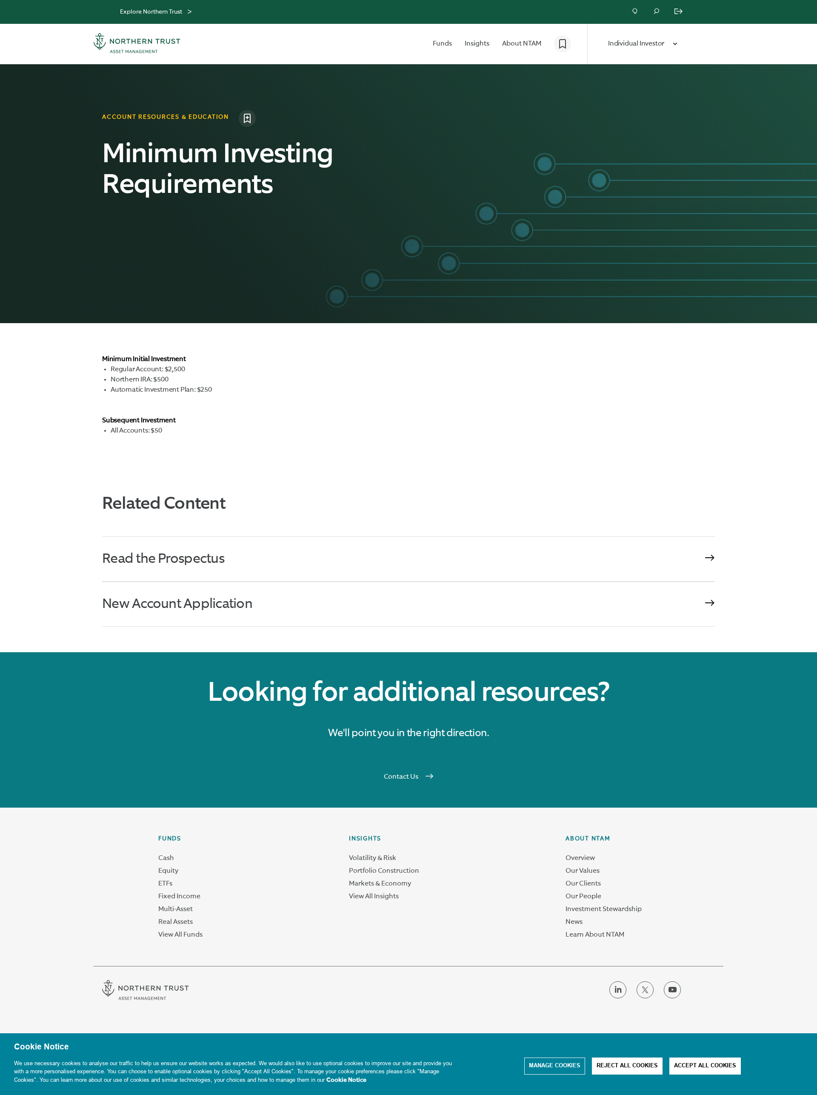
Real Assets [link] (175, 922)
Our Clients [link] (583, 883)
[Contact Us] (635, 12)
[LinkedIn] (617, 997)
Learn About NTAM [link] (595, 935)
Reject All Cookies (627, 1066)
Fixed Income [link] (179, 896)
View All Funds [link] (180, 935)
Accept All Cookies (705, 1066)
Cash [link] (166, 858)
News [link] (574, 922)
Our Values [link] (583, 871)
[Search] (657, 12)
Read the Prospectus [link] (163, 559)
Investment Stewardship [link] (604, 909)
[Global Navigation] (189, 12)
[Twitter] (645, 997)
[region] (408, 1064)
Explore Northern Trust (151, 12)
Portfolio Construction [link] (384, 871)
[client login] (679, 12)
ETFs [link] (165, 883)
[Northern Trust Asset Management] (137, 44)
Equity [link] (168, 871)
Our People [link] (583, 896)
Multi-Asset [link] (175, 909)
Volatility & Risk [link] (372, 858)
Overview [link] (580, 858)
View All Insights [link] (374, 896)
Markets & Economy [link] (380, 883)
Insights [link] (365, 839)
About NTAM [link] (588, 839)
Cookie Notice (346, 1080)
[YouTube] (672, 997)
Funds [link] (169, 839)
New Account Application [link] (177, 604)
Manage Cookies (554, 1066)
